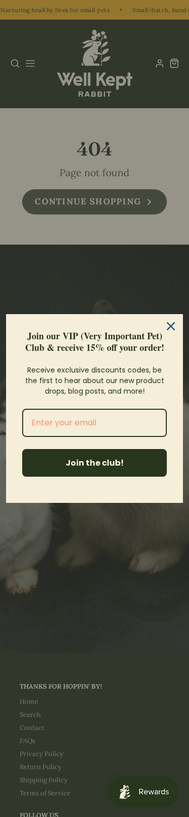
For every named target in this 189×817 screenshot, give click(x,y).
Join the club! (95, 463)
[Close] (171, 326)
